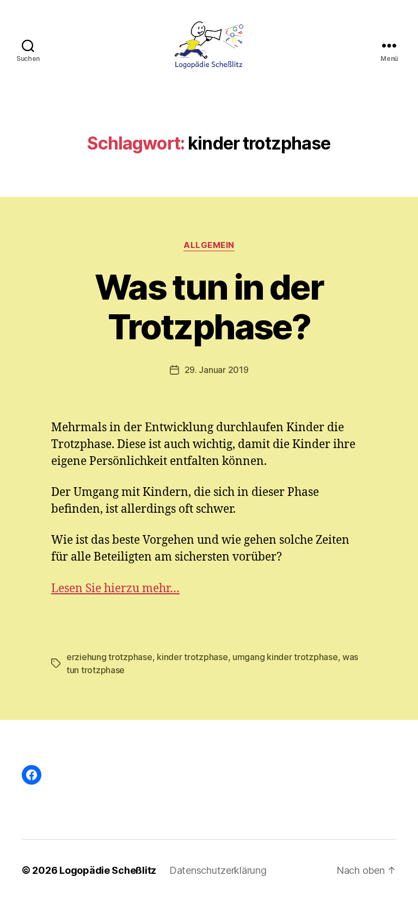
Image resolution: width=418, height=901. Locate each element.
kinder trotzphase (192, 656)
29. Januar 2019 (217, 369)
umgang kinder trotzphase (285, 656)
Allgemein (209, 245)
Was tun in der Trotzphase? (209, 306)
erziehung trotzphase (109, 656)
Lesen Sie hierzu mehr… (115, 588)
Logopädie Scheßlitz (107, 870)
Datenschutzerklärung (218, 870)
